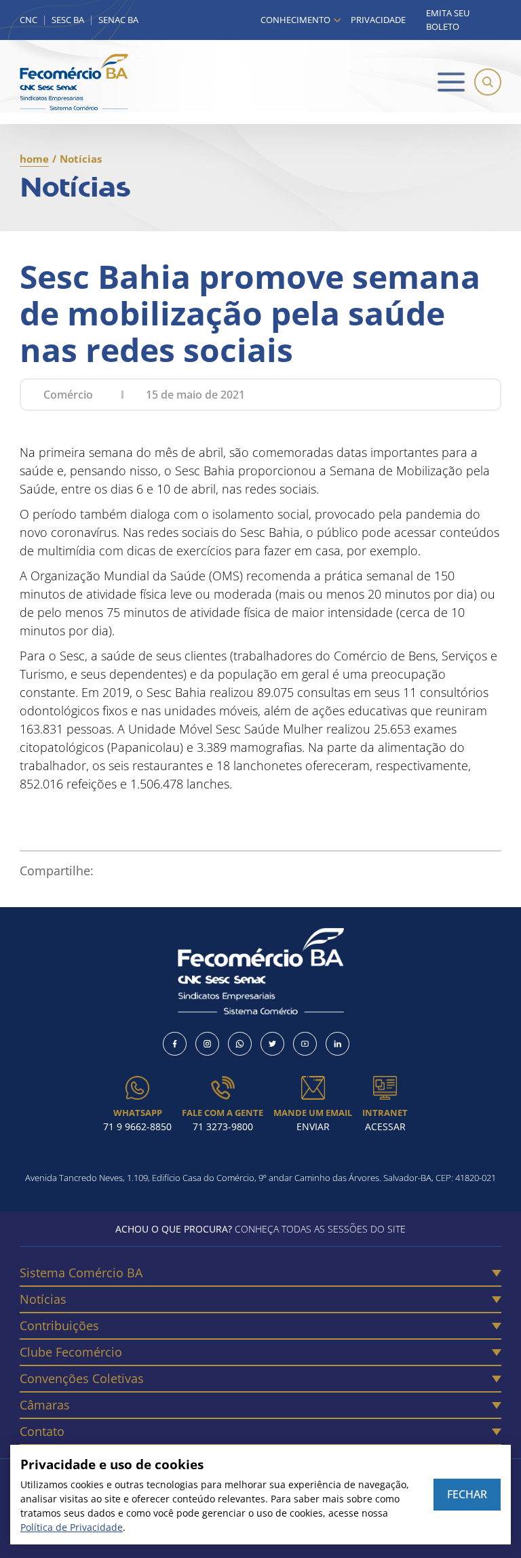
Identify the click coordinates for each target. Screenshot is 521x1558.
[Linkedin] (337, 1044)
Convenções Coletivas (82, 1378)
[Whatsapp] (240, 1044)
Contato (42, 1431)
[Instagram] (207, 1044)
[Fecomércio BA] (74, 82)
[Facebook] (175, 1044)
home (34, 158)
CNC (28, 20)
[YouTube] (305, 1044)
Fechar (467, 1494)
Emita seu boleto (447, 20)
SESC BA (68, 20)
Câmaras (45, 1405)
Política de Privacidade (71, 1527)
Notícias (43, 1299)
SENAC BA (118, 20)
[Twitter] (272, 1044)
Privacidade (378, 20)
